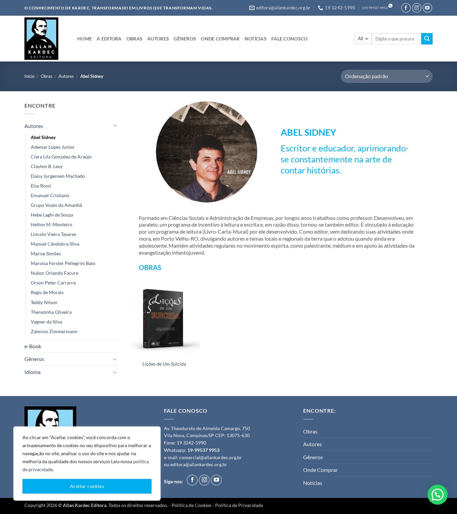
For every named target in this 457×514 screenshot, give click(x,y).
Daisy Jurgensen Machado (58, 176)
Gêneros (34, 359)
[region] (87, 463)
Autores (66, 76)
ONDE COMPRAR (220, 38)
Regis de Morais (47, 292)
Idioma (32, 372)
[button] (438, 495)
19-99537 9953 (203, 450)
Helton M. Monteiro (51, 224)
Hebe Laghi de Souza (52, 215)
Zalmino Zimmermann (54, 331)
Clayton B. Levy (47, 166)
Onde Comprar (320, 470)
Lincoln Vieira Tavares (53, 234)
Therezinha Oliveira (51, 311)
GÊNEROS (185, 38)
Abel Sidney (43, 137)
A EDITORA (109, 38)
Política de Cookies (191, 505)
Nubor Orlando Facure (54, 273)
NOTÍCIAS (256, 38)
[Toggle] (115, 126)
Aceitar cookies (87, 486)
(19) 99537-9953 (375, 8)
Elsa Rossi (41, 185)
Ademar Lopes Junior (53, 147)
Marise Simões (46, 253)
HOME (84, 38)
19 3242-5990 (191, 442)
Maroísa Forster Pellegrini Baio (63, 263)
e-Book (32, 346)
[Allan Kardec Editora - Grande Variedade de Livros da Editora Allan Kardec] (45, 38)
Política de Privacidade (239, 505)
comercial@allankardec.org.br (210, 457)
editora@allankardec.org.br (198, 464)
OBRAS (134, 38)
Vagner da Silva (46, 322)
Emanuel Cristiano (50, 195)
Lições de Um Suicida (164, 364)
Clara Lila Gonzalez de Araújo (61, 156)
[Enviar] (427, 38)
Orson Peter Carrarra (53, 282)
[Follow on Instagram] (417, 8)
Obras (47, 76)
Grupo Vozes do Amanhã (56, 205)
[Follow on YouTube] (427, 8)
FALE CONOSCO (289, 38)
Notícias (312, 483)
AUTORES (158, 38)
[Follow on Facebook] (406, 8)
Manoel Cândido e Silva (55, 244)
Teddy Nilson (44, 302)
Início (29, 76)
